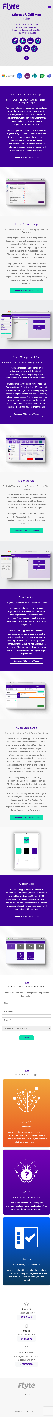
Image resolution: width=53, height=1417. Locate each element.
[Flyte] (11, 6)
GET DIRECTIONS (26, 1364)
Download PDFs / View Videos (26, 157)
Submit (26, 1038)
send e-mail (26, 1317)
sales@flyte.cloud (27, 1313)
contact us (26, 1339)
